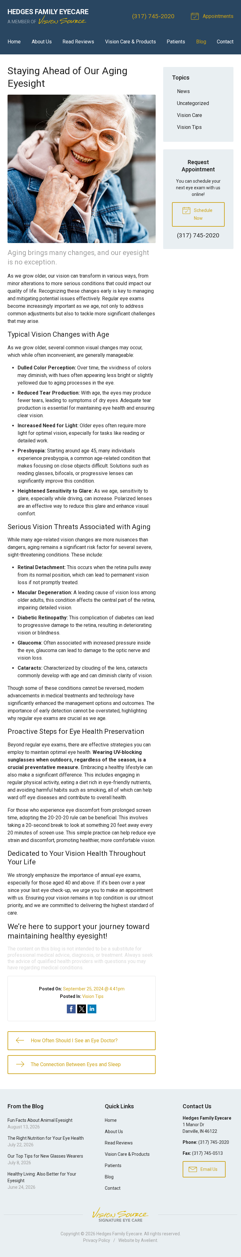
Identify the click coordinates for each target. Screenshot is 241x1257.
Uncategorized (193, 103)
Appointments (217, 16)
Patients (176, 42)
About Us (42, 42)
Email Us (208, 1169)
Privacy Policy (96, 1240)
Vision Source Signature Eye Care (120, 1214)
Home (14, 42)
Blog (201, 42)
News (183, 91)
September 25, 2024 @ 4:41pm (94, 988)
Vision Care (189, 115)
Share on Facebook (71, 1009)
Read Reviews (78, 42)
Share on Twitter (81, 1009)
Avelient (149, 1240)
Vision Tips (93, 996)
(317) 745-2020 (153, 16)
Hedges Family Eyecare (119, 1233)
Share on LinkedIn (92, 1009)
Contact (225, 42)
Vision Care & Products (130, 42)
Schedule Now (202, 214)
